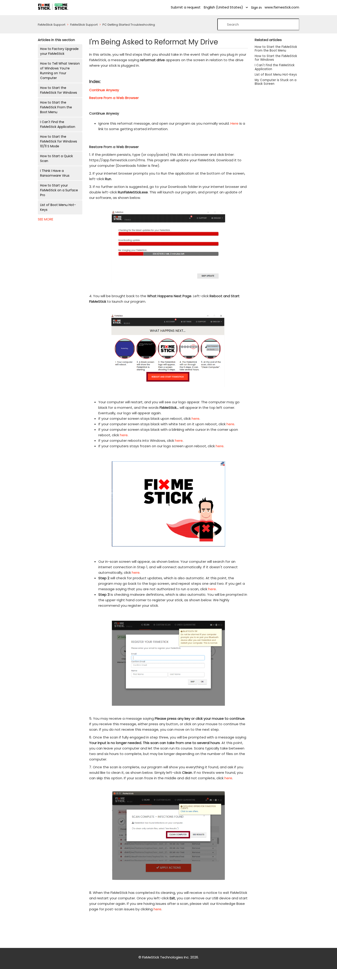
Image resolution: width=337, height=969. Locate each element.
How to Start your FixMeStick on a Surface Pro (59, 190)
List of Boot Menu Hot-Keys (58, 207)
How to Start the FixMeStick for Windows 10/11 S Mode (58, 141)
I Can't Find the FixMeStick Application (57, 124)
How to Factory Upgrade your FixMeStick (59, 51)
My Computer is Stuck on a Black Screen (275, 82)
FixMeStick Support (51, 24)
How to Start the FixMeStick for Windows (58, 90)
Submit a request (186, 7)
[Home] (53, 6)
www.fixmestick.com (282, 7)
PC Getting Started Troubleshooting (128, 24)
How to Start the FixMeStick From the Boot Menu (56, 107)
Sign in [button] (256, 7)
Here (234, 123)
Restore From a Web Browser (114, 97)
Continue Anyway (104, 90)
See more (45, 219)
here (195, 418)
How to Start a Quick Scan (56, 158)
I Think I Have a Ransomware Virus (54, 173)
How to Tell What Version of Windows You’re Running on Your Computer (60, 70)
